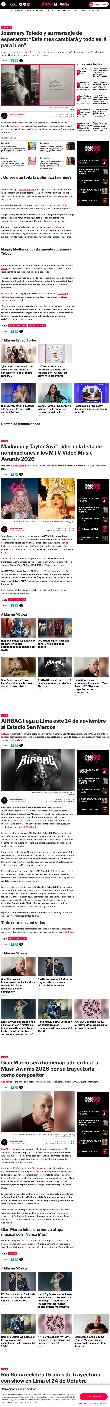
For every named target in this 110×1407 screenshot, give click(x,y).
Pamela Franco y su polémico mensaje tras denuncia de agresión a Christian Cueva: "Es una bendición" (100, 127)
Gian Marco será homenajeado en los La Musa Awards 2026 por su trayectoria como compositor (91, 686)
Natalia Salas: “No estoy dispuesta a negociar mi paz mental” (90, 409)
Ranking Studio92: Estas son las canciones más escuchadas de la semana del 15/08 (55, 1026)
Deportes (43, 10)
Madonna (12, 600)
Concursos (72, 10)
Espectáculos (16, 10)
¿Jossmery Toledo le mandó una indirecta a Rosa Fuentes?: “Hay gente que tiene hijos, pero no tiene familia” (51, 149)
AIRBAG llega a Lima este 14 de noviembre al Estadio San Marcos (54, 683)
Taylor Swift (18, 465)
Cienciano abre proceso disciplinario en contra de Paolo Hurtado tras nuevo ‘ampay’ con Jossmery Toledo (12, 164)
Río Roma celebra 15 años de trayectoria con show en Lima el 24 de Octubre (55, 982)
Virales (52, 10)
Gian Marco (37, 1168)
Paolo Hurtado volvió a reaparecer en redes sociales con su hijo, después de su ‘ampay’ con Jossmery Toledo (13, 149)
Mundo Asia (61, 10)
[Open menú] (3, 4)
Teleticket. (17, 740)
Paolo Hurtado (33, 325)
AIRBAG (11, 938)
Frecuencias (94, 10)
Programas (83, 10)
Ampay (24, 325)
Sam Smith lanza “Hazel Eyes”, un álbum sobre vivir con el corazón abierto (17, 683)
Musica (35, 10)
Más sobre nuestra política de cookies (93, 1404)
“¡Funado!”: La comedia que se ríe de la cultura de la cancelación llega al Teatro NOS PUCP (17, 371)
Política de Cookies (31, 1402)
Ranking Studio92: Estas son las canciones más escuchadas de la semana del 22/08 (18, 645)
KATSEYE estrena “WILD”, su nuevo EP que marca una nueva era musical (90, 1025)
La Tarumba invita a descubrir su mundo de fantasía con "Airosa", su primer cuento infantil (52, 371)
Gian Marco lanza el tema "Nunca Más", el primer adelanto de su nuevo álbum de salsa (90, 1341)
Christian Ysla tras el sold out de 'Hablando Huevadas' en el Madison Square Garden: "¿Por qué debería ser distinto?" (100, 73)
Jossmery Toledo (28, 52)
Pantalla (27, 10)
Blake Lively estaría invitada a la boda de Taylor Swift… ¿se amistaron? (17, 409)
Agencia (42, 325)
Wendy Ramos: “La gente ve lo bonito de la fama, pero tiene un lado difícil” (54, 409)
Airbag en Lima (21, 938)
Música (4, 441)
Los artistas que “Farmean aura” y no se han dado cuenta (53, 643)
